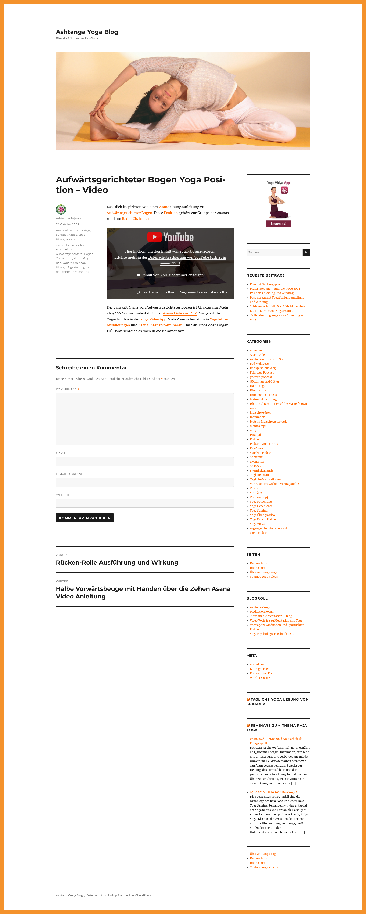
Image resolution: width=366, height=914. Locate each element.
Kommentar (67, 389)
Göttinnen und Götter (264, 381)
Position (171, 213)
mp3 (253, 430)
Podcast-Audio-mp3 (264, 444)
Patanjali (256, 435)
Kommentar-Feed (262, 673)
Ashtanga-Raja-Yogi (69, 218)
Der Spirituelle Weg (263, 368)
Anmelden (257, 664)
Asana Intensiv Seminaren (160, 325)
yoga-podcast (259, 533)
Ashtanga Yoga (260, 607)
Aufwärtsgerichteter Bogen (129, 213)
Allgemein (257, 350)
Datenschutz (258, 563)
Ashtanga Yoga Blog (87, 31)
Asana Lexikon (75, 245)
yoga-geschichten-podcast (268, 528)
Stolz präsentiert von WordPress (129, 895)
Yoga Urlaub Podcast (263, 519)
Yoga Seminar (259, 510)
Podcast (255, 439)
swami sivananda (261, 470)
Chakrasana (64, 258)
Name (60, 453)
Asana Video (64, 230)
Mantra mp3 (258, 426)
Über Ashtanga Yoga (263, 572)
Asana (164, 207)
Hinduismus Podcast (264, 395)
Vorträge (256, 493)
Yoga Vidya (257, 524)
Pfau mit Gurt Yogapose (265, 284)
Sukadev (62, 234)
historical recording (263, 399)
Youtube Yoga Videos (264, 577)
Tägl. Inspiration (261, 475)
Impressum (258, 568)
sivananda (257, 461)
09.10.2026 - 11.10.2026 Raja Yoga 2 (273, 792)
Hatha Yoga (82, 230)
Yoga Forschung (261, 502)
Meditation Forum (262, 612)
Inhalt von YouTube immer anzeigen (173, 275)
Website (63, 495)
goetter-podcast (261, 377)
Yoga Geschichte (261, 506)
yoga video (70, 262)
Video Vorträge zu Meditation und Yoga (276, 620)
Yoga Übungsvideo (262, 515)
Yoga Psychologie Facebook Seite (272, 634)
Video (73, 234)
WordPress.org (260, 678)
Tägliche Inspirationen (265, 479)
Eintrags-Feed (259, 669)
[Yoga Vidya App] (278, 203)
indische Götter (260, 413)
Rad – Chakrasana (137, 219)
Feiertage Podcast (262, 372)
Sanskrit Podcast (261, 453)
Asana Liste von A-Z (180, 313)
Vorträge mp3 (259, 497)
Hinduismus (258, 390)
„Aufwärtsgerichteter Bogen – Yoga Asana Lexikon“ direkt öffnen (183, 292)
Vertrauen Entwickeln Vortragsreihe (274, 484)
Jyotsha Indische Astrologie (268, 421)
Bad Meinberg (259, 364)
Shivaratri (256, 457)
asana (60, 245)
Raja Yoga (256, 448)
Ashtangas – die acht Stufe (268, 359)
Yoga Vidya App (153, 319)
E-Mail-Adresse (69, 474)
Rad (58, 262)
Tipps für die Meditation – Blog (271, 616)
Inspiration (257, 417)
